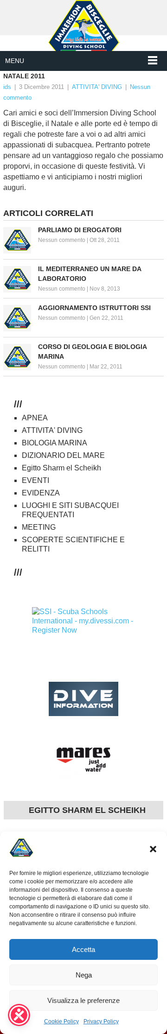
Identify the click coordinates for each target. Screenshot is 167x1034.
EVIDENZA (41, 493)
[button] (153, 849)
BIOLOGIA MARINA (54, 443)
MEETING (39, 527)
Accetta (83, 949)
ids (7, 86)
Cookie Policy (61, 1021)
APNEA (35, 418)
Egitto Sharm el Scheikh (61, 468)
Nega (84, 975)
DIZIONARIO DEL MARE (63, 455)
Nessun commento (61, 240)
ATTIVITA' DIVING (97, 86)
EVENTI (35, 480)
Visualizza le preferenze (83, 1000)
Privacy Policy (101, 1021)
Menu (14, 60)
